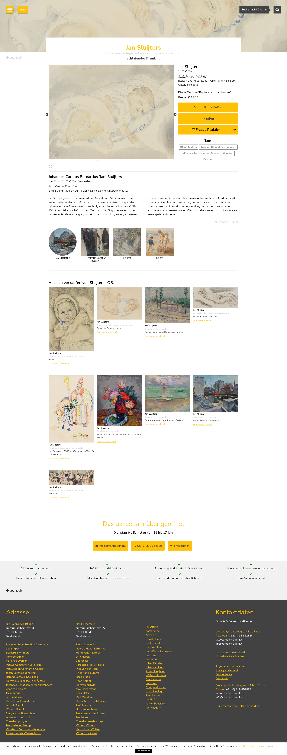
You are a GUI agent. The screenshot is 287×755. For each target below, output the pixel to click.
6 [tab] (120, 160)
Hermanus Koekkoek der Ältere (25, 681)
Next (175, 115)
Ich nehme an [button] (144, 750)
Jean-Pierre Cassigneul (160, 651)
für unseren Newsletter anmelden (238, 706)
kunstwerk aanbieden (230, 656)
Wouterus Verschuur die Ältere (25, 729)
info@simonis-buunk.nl (229, 643)
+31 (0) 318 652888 (209, 107)
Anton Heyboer (155, 671)
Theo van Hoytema (87, 673)
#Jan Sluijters (188, 147)
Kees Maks (82, 693)
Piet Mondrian (84, 697)
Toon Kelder (83, 681)
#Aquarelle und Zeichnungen (218, 147)
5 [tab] (115, 160)
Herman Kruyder (86, 685)
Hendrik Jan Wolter (88, 729)
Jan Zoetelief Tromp (18, 725)
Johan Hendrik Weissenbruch (23, 733)
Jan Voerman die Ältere (90, 713)
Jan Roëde (152, 699)
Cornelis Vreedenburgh (90, 721)
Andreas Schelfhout (18, 717)
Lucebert (151, 683)
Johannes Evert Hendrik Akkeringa (27, 644)
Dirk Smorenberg (86, 709)
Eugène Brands (155, 647)
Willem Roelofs (15, 709)
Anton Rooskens (156, 703)
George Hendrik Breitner (91, 648)
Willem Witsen (85, 725)
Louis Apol (12, 648)
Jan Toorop (82, 717)
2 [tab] (102, 160)
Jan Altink (152, 627)
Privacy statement (227, 670)
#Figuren (227, 153)
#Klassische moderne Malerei (201, 153)
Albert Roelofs (15, 705)
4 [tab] (111, 160)
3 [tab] (106, 160)
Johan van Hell (155, 667)
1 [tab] (97, 160)
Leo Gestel (82, 660)
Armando (151, 635)
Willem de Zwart (86, 733)
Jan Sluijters (83, 705)
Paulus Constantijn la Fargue (23, 665)
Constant (151, 655)
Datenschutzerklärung (254, 746)
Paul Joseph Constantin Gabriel (25, 669)
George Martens (156, 687)
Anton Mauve (14, 697)
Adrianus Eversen (16, 660)
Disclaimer (222, 678)
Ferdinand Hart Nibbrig (90, 665)
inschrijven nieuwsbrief (231, 652)
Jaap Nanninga (154, 691)
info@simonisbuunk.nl (112, 546)
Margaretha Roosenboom (21, 713)
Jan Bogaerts (153, 643)
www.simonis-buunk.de (230, 693)
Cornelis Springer (16, 721)
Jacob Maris (13, 693)
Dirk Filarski (83, 656)
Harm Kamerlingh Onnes (91, 701)
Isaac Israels (83, 677)
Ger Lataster (153, 679)
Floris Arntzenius (86, 644)
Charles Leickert (16, 689)
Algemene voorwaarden (230, 666)
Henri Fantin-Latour (88, 652)
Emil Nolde (153, 695)
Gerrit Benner (154, 639)
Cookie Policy (224, 674)
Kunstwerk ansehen (58, 363)
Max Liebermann (86, 689)
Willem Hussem (156, 675)
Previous (47, 115)
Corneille (151, 659)
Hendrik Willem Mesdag (21, 701)
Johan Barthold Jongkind (21, 673)
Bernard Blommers (17, 652)
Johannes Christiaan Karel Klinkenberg (29, 685)
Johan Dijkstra (154, 663)
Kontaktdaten (180, 546)
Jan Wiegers (153, 707)
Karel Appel (153, 631)
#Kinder (208, 159)
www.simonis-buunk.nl (229, 639)
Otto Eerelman (15, 656)
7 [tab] (124, 160)
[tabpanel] (111, 112)
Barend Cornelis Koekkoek (22, 677)
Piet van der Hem (87, 669)
